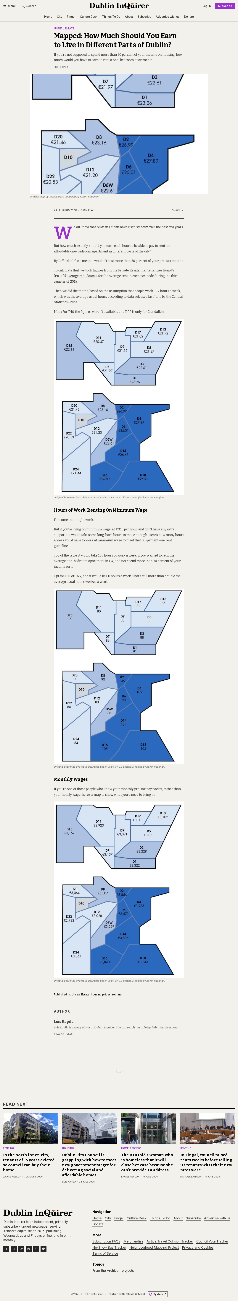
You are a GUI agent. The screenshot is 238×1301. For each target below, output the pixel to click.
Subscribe (225, 5)
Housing (68, 1148)
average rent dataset (82, 276)
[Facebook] (6, 1249)
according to (117, 297)
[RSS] (14, 1249)
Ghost (130, 1294)
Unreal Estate (64, 28)
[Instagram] (29, 1249)
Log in (206, 5)
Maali (141, 1294)
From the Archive (105, 1270)
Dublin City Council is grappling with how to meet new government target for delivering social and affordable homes (89, 1165)
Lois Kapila (61, 67)
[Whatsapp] (36, 1249)
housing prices (101, 994)
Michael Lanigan (191, 1176)
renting (117, 994)
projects (128, 1270)
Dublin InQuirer (92, 1294)
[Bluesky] (21, 1249)
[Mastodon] (43, 1249)
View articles (63, 1033)
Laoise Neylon (12, 1176)
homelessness (131, 1148)
